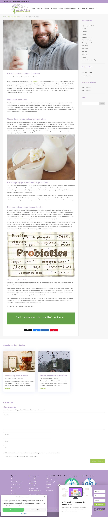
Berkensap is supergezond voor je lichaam (53, 375)
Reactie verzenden (97, 461)
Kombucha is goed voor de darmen (16, 375)
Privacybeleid (24, 513)
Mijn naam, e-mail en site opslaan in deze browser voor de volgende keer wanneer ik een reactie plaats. (32, 453)
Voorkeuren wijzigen (35, 509)
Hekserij (84, 28)
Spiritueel (84, 51)
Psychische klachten (57, 8)
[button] (45, 497)
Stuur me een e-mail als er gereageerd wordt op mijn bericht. (21, 456)
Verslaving (84, 54)
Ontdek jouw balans (70, 8)
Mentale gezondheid (87, 43)
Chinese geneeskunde (52, 479)
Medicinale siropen (87, 40)
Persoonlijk (85, 45)
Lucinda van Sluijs (15, 76)
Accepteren (13, 509)
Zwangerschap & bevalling (89, 60)
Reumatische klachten (43, 8)
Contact (91, 8)
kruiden (21, 218)
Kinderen (84, 31)
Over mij (84, 8)
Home (33, 8)
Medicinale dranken (15, 16)
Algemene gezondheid (88, 25)
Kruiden (84, 34)
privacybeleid (100, 510)
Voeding (84, 57)
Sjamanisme (85, 48)
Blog (79, 8)
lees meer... (8, 388)
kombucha (35, 81)
